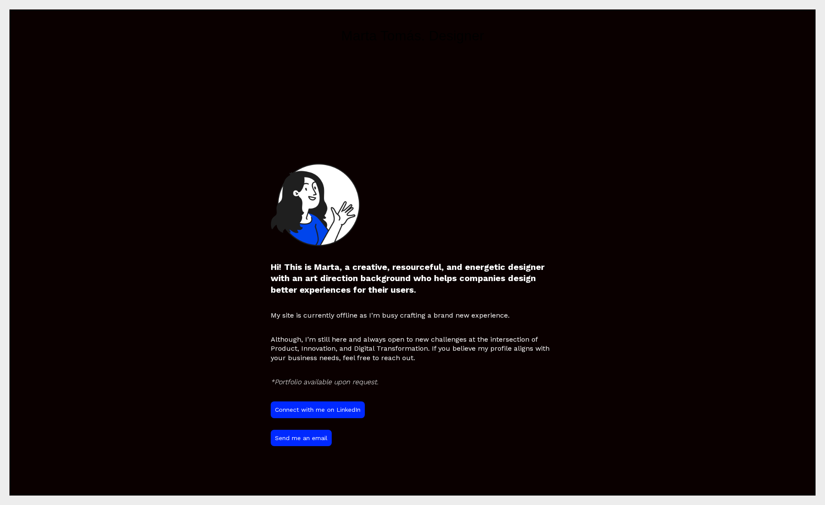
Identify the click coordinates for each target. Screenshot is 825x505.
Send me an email (301, 438)
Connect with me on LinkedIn (318, 409)
